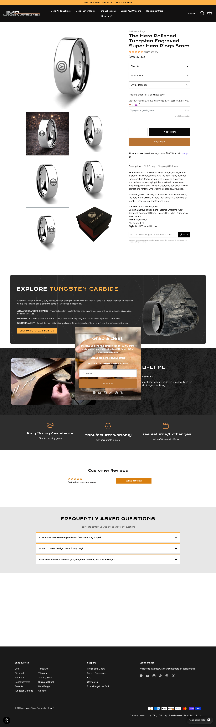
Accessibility (145, 715)
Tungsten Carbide (24, 690)
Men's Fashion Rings (85, 11)
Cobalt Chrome (22, 681)
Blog (155, 715)
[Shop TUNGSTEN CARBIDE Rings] (108, 309)
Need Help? (106, 16)
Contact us (92, 681)
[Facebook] (94, 392)
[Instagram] (105, 392)
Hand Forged (44, 686)
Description (135, 166)
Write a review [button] (134, 480)
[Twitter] (121, 392)
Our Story (134, 715)
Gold (17, 668)
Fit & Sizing (149, 166)
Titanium (42, 673)
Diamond (19, 673)
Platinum (19, 677)
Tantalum (43, 668)
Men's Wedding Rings (61, 11)
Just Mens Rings (137, 31)
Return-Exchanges (96, 673)
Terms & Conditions (192, 715)
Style (133, 85)
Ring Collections (108, 11)
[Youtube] (99, 392)
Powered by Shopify (46, 708)
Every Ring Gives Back (98, 686)
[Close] (137, 331)
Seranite (19, 686)
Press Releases (175, 715)
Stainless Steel (46, 681)
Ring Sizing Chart (154, 11)
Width (134, 75)
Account (192, 13)
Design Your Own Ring (131, 11)
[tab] (136, 166)
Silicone (42, 690)
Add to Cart (170, 131)
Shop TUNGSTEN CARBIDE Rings (37, 330)
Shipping (163, 715)
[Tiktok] (110, 392)
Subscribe (108, 383)
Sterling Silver (45, 677)
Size (133, 66)
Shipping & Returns (168, 166)
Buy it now (159, 141)
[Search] (202, 13)
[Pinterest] (116, 392)
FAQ (89, 677)
